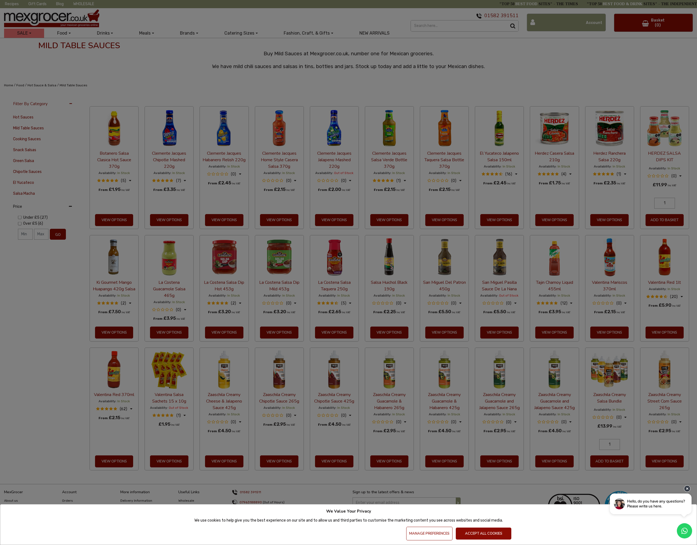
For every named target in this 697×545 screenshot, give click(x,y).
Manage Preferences (429, 533)
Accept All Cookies (483, 533)
